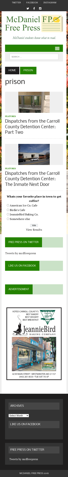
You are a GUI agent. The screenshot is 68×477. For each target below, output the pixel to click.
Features (10, 116)
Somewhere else (20, 219)
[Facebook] (34, 8)
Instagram (49, 3)
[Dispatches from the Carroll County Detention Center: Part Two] (34, 110)
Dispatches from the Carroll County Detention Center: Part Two (32, 127)
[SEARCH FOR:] (34, 56)
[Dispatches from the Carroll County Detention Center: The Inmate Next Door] (34, 162)
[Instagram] (40, 8)
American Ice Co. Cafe (23, 205)
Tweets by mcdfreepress (20, 253)
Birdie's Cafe (17, 210)
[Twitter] (28, 8)
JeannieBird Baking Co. (24, 214)
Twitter (16, 3)
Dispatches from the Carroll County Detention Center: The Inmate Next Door (32, 179)
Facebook (32, 3)
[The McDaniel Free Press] (34, 23)
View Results (34, 230)
